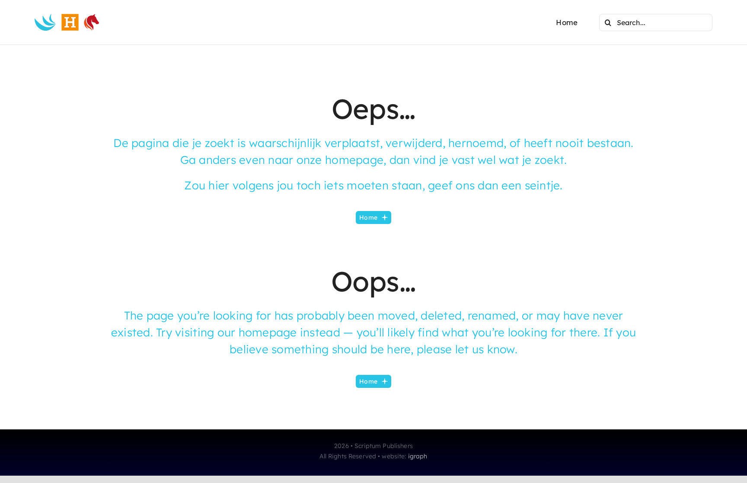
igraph (418, 456)
